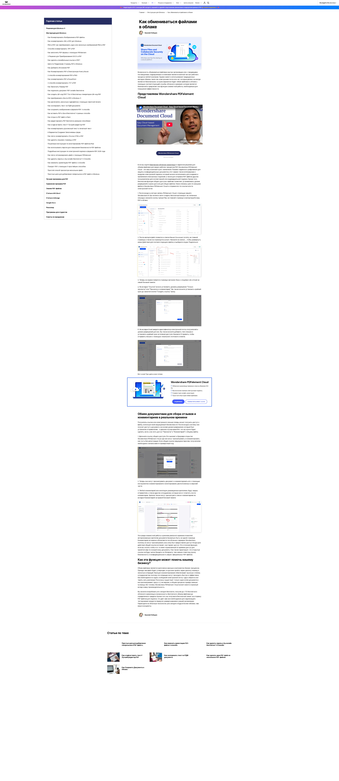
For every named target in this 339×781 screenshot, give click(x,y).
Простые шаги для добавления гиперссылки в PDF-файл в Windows (73, 174)
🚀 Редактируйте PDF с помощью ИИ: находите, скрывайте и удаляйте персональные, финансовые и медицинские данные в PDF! (169, 7)
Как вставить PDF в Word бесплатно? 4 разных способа (69, 113)
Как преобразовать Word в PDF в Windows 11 (64, 98)
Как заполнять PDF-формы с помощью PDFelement (67, 53)
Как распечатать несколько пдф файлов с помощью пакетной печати (74, 102)
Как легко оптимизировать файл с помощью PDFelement (69, 155)
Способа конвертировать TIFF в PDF (61, 49)
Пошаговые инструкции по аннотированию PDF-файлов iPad (71, 144)
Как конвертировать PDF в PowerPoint (62, 79)
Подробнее (178, 401)
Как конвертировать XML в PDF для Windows (64, 41)
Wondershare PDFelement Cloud (168, 153)
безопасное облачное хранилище (162, 165)
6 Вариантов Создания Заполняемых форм (64, 132)
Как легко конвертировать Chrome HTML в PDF (65, 136)
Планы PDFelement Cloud (196, 401)
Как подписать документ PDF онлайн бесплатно (66, 90)
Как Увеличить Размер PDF (58, 87)
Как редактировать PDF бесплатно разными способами (69, 121)
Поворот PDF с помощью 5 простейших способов (67, 166)
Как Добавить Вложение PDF (59, 68)
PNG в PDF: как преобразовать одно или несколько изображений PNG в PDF (76, 45)
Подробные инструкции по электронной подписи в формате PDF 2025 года (76, 151)
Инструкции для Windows (156, 12)
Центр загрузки (188, 3)
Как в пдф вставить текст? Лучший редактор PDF (66, 125)
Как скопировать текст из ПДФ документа (64, 106)
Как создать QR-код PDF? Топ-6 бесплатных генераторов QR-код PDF (74, 94)
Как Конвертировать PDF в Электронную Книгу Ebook (68, 72)
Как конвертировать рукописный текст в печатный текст (70, 128)
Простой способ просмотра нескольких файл (65, 170)
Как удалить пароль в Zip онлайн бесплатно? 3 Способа (69, 159)
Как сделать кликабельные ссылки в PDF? (64, 60)
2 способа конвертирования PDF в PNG (62, 75)
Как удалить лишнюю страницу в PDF (62, 140)
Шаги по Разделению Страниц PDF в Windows (65, 64)
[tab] (78, 28)
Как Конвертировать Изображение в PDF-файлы (66, 37)
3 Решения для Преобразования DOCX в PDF (64, 56)
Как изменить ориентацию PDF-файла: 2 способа (66, 163)
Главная (142, 12)
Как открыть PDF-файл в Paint (59, 117)
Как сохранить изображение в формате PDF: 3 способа (69, 109)
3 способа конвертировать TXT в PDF (62, 83)
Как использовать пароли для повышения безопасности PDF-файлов (74, 147)
